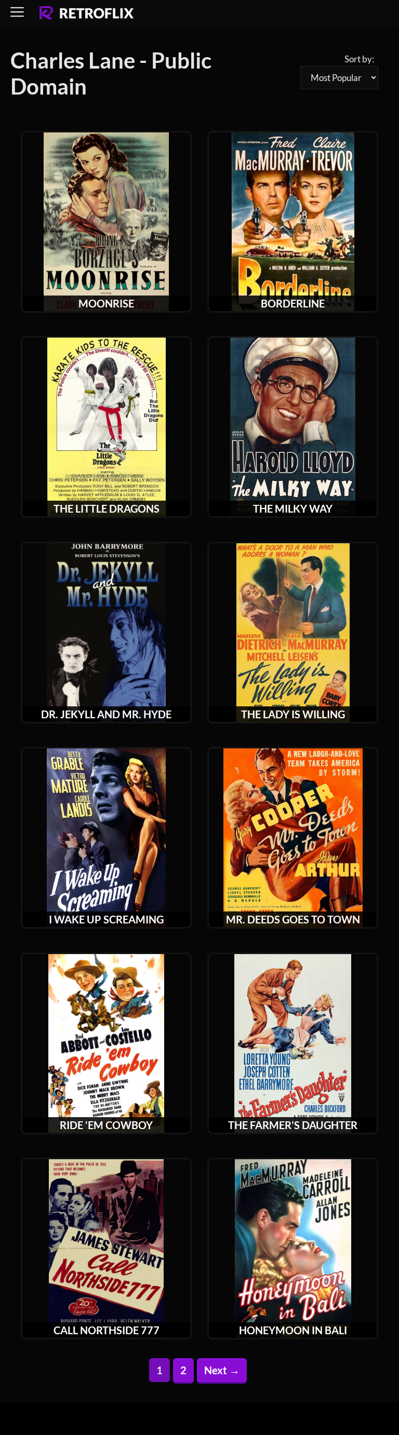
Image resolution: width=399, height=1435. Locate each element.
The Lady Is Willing (293, 714)
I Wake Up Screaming (106, 919)
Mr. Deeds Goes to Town (293, 919)
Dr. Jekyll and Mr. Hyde (106, 714)
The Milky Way (292, 508)
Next (222, 1370)
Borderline (293, 303)
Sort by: (359, 58)
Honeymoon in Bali (293, 1330)
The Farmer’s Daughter (292, 1125)
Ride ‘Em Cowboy (106, 1125)
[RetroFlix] (86, 13)
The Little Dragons (106, 508)
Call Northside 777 (106, 1330)
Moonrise (106, 303)
